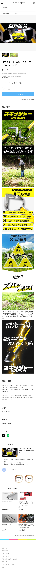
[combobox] (17, 7)
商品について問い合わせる (27, 99)
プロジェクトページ (9, 13)
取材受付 (4, 561)
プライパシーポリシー (8, 564)
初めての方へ (5, 550)
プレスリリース (6, 553)
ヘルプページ (5, 556)
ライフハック (7, 411)
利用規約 (4, 567)
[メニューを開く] (2, 3)
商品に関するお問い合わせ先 (9, 559)
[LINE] (8, 435)
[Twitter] (3, 435)
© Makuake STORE (18, 574)
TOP (3, 13)
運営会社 (4, 548)
